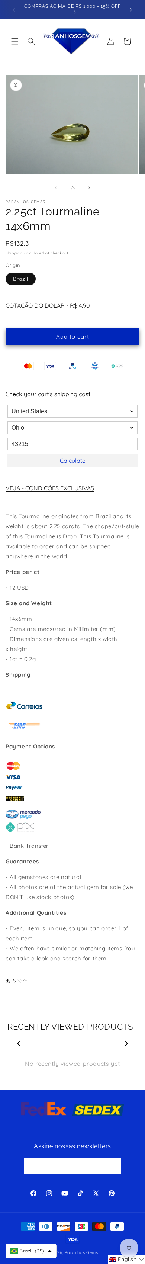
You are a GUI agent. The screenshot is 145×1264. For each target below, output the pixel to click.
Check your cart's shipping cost (48, 394)
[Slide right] (89, 188)
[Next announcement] (131, 9)
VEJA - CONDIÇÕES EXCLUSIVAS (50, 488)
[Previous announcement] (14, 9)
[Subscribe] (112, 1166)
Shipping (14, 253)
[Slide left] (56, 188)
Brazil (20, 279)
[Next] (126, 1043)
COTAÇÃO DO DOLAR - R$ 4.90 (48, 305)
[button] (15, 41)
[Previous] (18, 1043)
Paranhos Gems (81, 1252)
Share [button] (20, 980)
